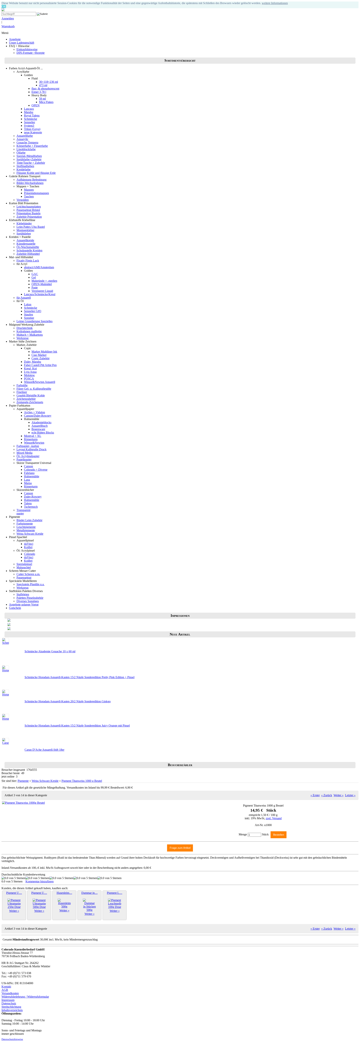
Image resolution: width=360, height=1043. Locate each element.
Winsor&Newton (34, 442)
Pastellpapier (24, 459)
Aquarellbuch (40, 425)
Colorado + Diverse (35, 469)
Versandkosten (10, 993)
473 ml (43, 85)
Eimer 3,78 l (39, 91)
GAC (35, 274)
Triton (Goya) (32, 129)
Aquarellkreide (25, 240)
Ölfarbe (21, 152)
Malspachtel (23, 567)
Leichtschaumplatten (28, 206)
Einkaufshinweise (27, 49)
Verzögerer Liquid (42, 290)
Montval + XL (32, 435)
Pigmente (23, 780)
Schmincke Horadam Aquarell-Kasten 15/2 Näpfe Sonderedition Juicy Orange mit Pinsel (77, 725)
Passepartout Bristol (28, 210)
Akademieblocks (41, 422)
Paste (35, 287)
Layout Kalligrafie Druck (31, 449)
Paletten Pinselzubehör (29, 597)
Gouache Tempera (27, 142)
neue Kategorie (33, 132)
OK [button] (4, 6)
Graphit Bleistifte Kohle (30, 395)
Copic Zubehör (41, 358)
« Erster (315, 795)
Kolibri (28, 547)
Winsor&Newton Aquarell (39, 382)
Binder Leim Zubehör (29, 520)
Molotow (29, 375)
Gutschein (15, 607)
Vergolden (22, 199)
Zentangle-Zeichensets (29, 402)
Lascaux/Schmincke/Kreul (39, 294)
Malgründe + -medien (44, 280)
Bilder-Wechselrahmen (30, 183)
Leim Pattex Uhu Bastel (30, 226)
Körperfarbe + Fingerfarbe (32, 145)
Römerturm (31, 439)
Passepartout (23, 577)
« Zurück (326, 795)
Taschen (29, 196)
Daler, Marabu (32, 361)
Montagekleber (25, 230)
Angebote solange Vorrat (23, 604)
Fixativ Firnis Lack (27, 260)
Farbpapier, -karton (27, 446)
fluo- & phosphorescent (45, 88)
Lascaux (29, 108)
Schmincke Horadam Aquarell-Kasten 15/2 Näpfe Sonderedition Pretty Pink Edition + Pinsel (79, 677)
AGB (5, 989)
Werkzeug (22, 338)
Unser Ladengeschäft (21, 42)
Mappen (29, 189)
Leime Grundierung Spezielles (34, 321)
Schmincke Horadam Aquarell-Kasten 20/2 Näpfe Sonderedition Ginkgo (68, 701)
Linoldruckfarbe (26, 149)
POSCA (29, 378)
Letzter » (350, 795)
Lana (27, 479)
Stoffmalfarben (25, 166)
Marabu (28, 112)
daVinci (28, 543)
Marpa (28, 483)
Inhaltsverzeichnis (12, 1010)
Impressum (8, 1000)
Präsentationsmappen (36, 193)
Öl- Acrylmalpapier (27, 456)
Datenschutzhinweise (12, 1039)
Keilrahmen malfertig (29, 331)
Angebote (15, 39)
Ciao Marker (39, 355)
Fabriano (29, 473)
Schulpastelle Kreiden (29, 250)
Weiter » (339, 795)
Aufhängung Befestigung (31, 179)
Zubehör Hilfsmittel (28, 253)
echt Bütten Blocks (43, 432)
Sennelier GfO (32, 311)
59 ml (42, 98)
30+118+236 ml (48, 81)
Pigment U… (14, 892)
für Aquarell (23, 297)
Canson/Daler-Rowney (37, 415)
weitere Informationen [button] (275, 3)
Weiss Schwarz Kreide (29, 533)
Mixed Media (24, 452)
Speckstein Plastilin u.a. (30, 584)
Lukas (27, 304)
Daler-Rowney (33, 496)
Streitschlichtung (11, 1006)
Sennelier (29, 122)
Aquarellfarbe (24, 135)
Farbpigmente (24, 523)
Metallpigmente (25, 530)
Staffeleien (22, 594)
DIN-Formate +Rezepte (30, 52)
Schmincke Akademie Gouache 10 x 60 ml (50, 651)
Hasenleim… (64, 892)
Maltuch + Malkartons (29, 334)
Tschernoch (31, 506)
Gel (34, 277)
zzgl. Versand (274, 818)
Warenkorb (8, 26)
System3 (29, 125)
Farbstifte (22, 385)
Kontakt (6, 986)
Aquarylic (22, 139)
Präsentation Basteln (28, 213)
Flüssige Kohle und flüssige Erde (36, 172)
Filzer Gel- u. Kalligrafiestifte (33, 388)
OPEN (36, 105)
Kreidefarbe (23, 169)
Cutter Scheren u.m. (28, 574)
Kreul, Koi (30, 368)
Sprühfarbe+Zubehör (28, 159)
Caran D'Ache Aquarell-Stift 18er (44, 749)
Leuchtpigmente (26, 527)
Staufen (28, 314)
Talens (28, 503)
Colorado (29, 554)
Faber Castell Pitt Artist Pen (40, 365)
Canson (28, 466)
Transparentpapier (23, 511)
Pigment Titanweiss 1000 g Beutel (82, 780)
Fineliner (21, 392)
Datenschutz (9, 1003)
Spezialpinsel (24, 564)
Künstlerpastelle (25, 243)
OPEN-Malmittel (42, 284)
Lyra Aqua (30, 371)
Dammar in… (89, 892)
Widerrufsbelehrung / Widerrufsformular (25, 996)
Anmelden (8, 18)
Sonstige (29, 317)
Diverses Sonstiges (27, 601)
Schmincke (30, 118)
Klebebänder (24, 223)
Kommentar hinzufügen (40, 881)
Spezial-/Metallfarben (29, 156)
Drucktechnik (24, 328)
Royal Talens (32, 115)
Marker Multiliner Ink (44, 351)
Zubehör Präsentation (29, 216)
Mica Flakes (46, 102)
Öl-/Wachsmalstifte (27, 247)
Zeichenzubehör (26, 398)
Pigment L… (114, 892)
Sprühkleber (23, 233)
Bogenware (38, 429)
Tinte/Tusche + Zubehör (30, 162)
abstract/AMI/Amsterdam (39, 267)
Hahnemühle (31, 476)
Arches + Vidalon (34, 412)
